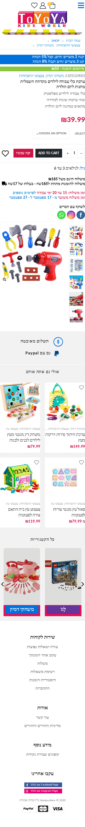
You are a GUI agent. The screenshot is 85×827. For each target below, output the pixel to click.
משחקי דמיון (55, 76)
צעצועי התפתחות (31, 76)
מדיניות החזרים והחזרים (42, 726)
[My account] (42, 5)
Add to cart (48, 153)
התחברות (42, 689)
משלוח (42, 664)
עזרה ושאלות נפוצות (42, 647)
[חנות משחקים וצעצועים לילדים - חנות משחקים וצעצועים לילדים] (42, 19)
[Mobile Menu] (79, 5)
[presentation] (61, 253)
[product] (65, 403)
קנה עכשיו (23, 153)
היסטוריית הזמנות (42, 680)
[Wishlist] (33, 5)
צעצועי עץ (12, 428)
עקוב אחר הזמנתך (42, 655)
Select (80, 134)
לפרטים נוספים (24, 193)
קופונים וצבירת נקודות (42, 755)
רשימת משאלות (42, 672)
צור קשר (42, 718)
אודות (42, 707)
